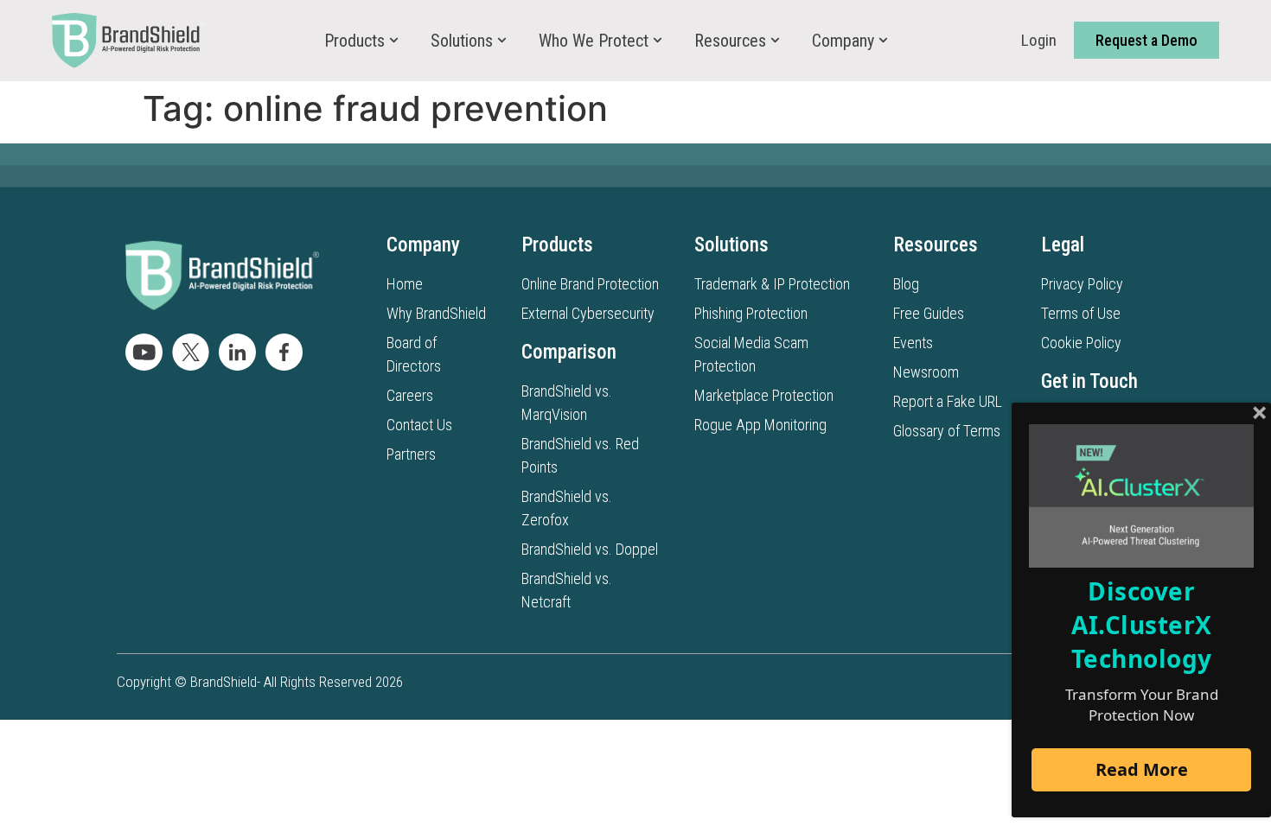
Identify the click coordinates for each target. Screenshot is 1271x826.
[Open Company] (883, 41)
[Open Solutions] (502, 41)
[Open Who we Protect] (657, 41)
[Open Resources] (775, 41)
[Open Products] (394, 41)
